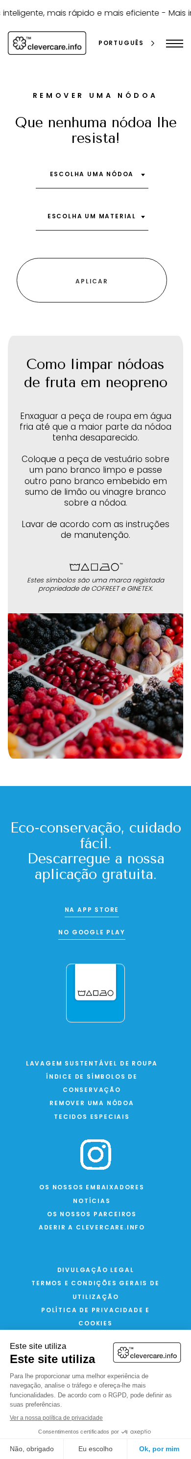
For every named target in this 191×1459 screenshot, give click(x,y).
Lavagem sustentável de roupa (92, 1064)
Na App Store (92, 910)
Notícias (91, 1201)
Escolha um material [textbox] (92, 217)
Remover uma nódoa (91, 1104)
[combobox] (92, 178)
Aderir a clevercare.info (92, 1228)
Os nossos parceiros (92, 1215)
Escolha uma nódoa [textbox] (92, 175)
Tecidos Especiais (92, 1117)
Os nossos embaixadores (91, 1188)
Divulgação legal (95, 1271)
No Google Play (91, 933)
